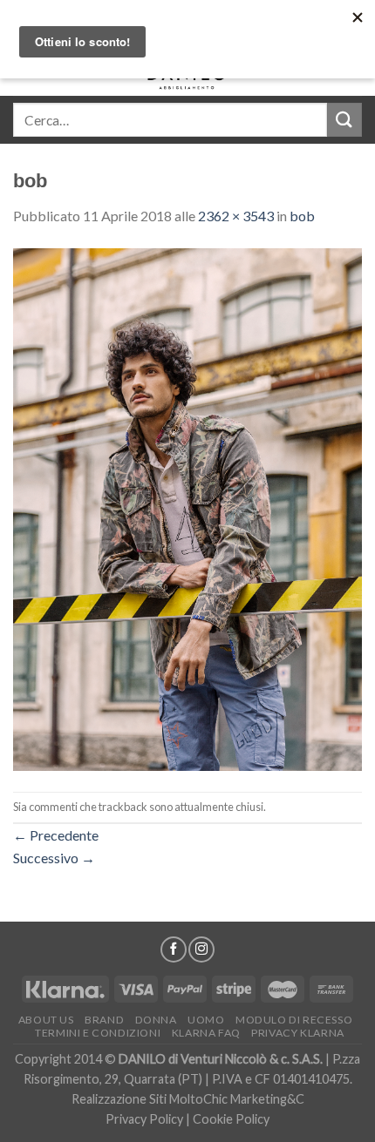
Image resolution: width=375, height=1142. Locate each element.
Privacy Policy (144, 1119)
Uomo (206, 1019)
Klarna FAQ (206, 1032)
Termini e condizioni (97, 1032)
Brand (104, 1019)
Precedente (56, 835)
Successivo (54, 857)
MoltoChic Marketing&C (236, 1098)
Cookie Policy (231, 1119)
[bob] (187, 507)
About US (46, 1019)
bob (302, 215)
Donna (156, 1019)
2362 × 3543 (236, 215)
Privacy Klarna (297, 1032)
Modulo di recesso (293, 1019)
